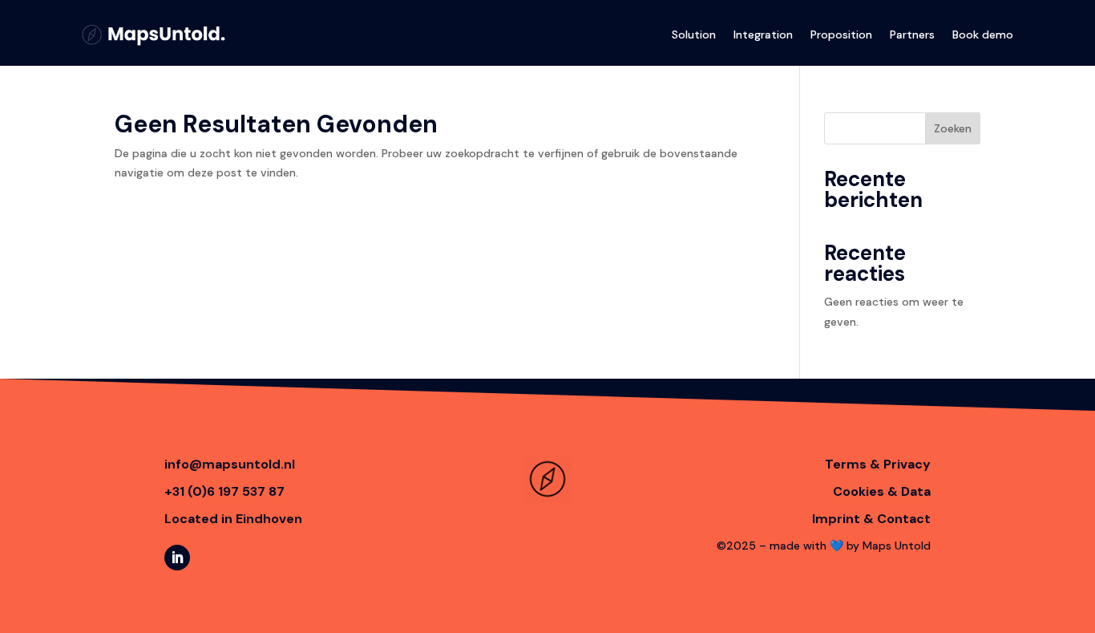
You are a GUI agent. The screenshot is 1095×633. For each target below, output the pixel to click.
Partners (912, 34)
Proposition (841, 34)
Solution (694, 34)
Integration (763, 34)
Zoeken (953, 128)
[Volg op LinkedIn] (177, 557)
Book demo (982, 34)
